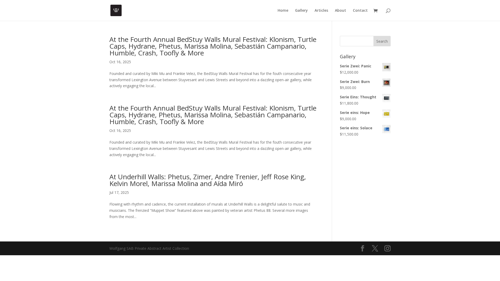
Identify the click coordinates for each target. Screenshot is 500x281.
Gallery (301, 11)
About (340, 11)
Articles (321, 11)
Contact (360, 11)
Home (283, 11)
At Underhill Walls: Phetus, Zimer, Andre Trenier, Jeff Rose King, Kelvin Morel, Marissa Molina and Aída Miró (207, 180)
